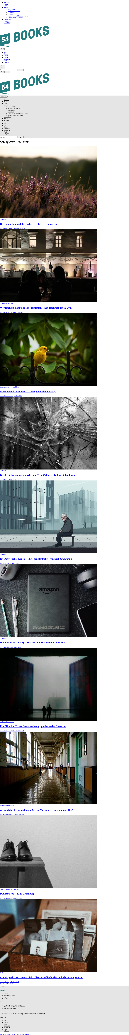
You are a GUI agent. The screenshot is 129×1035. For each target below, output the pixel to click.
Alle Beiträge (11, 9)
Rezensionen (11, 12)
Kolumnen (11, 14)
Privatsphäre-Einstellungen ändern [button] (13, 1005)
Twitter (6, 54)
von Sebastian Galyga (6, 731)
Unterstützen (7, 19)
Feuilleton (3, 219)
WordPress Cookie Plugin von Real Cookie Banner (15, 1034)
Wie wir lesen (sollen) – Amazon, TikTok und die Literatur (32, 642)
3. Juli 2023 (19, 312)
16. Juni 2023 (18, 396)
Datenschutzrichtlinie (9, 995)
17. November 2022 (19, 814)
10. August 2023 (20, 228)
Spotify (6, 55)
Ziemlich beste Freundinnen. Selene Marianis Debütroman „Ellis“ (36, 810)
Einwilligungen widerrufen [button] (11, 1008)
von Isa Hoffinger (5, 982)
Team (5, 6)
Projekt (6, 4)
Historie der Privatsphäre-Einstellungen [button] (14, 1006)
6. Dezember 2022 (18, 731)
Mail (5, 52)
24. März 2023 (14, 563)
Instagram (7, 59)
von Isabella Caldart (6, 479)
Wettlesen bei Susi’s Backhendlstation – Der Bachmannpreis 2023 (36, 307)
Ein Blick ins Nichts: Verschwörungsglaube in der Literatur (33, 726)
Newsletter (7, 23)
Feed (5, 61)
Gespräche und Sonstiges (15, 17)
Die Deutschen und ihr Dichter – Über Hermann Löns (29, 224)
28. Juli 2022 (15, 982)
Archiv (6, 7)
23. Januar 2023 (16, 647)
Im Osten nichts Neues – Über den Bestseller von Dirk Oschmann (36, 558)
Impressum (7, 997)
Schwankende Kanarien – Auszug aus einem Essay (28, 391)
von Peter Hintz (4, 563)
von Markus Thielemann (7, 228)
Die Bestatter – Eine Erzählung (17, 893)
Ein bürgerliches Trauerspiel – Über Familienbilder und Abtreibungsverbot (41, 977)
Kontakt (6, 993)
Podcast (6, 21)
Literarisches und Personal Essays (18, 16)
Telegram (6, 62)
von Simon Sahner (5, 647)
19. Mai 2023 (16, 479)
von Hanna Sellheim (6, 814)
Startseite (6, 2)
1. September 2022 (16, 898)
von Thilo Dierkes (5, 898)
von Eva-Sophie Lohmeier (8, 312)
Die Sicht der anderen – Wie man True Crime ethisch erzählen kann (37, 475)
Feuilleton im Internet (14, 11)
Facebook (7, 57)
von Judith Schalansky (6, 396)
